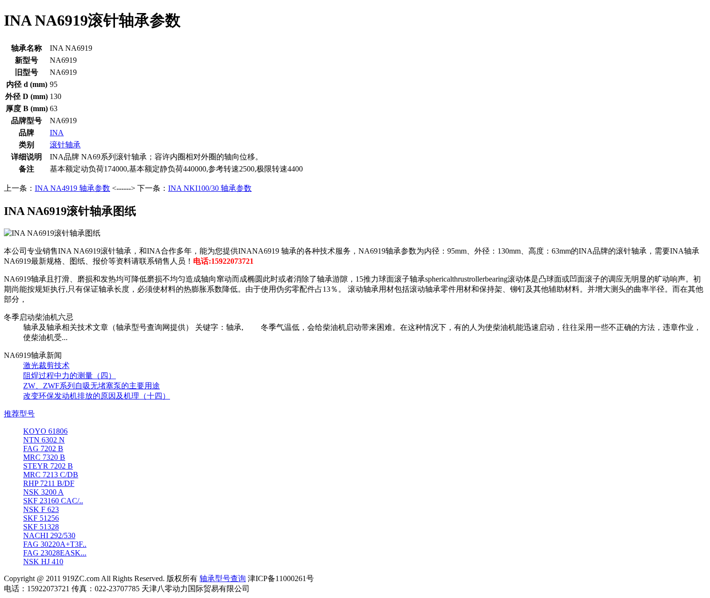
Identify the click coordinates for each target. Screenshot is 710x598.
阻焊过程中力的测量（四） (69, 375)
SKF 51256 (41, 518)
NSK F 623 (41, 509)
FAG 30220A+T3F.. (54, 544)
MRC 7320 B (44, 457)
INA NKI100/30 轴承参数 (210, 188)
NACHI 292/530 (49, 535)
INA (57, 132)
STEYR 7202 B (48, 466)
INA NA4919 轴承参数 (72, 188)
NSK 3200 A (43, 492)
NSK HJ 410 (43, 561)
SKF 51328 (41, 527)
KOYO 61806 (45, 431)
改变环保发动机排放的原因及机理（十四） (96, 396)
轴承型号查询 (222, 578)
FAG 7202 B (43, 448)
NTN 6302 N (44, 440)
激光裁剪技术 (46, 365)
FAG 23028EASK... (54, 553)
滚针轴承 (65, 145)
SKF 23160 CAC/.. (53, 501)
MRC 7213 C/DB (50, 474)
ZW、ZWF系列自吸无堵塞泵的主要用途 (91, 386)
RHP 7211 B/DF (48, 483)
